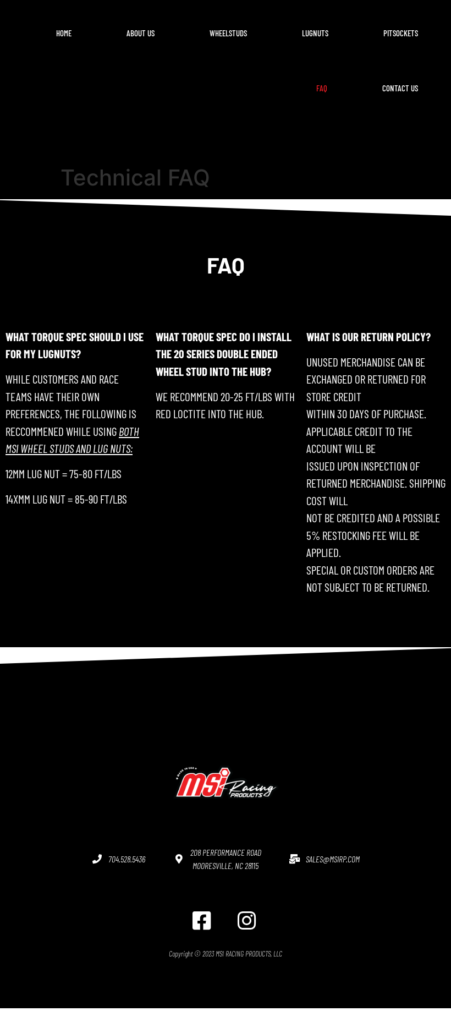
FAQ (321, 88)
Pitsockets (400, 33)
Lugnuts (315, 33)
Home (64, 33)
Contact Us (400, 88)
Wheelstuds (228, 33)
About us (141, 33)
